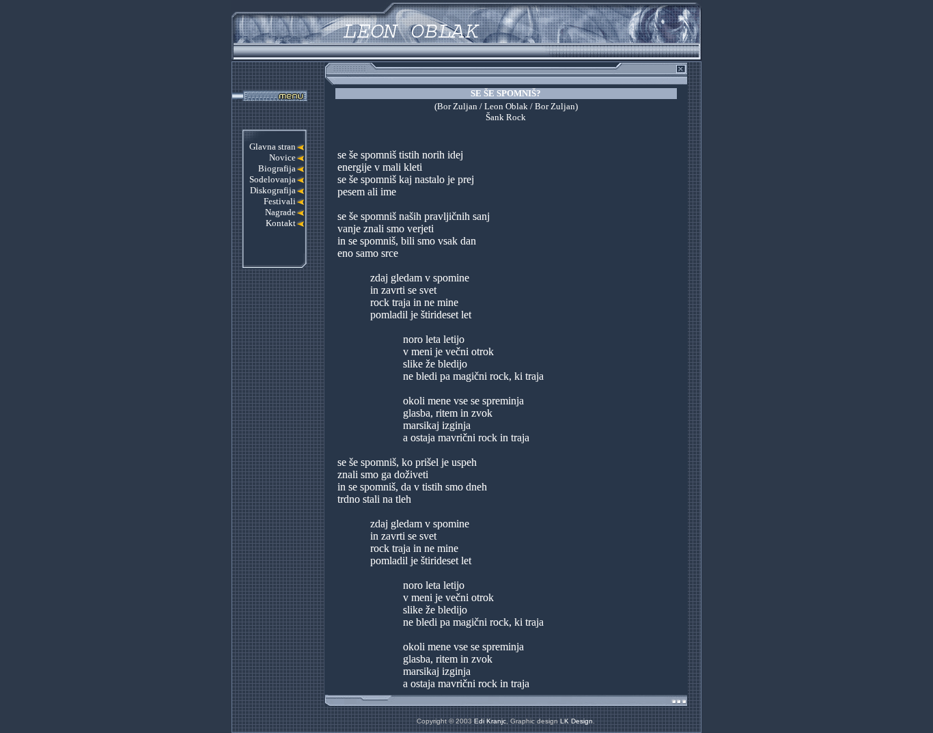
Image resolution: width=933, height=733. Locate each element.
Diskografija (273, 190)
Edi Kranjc (490, 721)
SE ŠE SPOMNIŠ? (506, 93)
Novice (282, 157)
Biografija (277, 168)
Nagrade (280, 212)
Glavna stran (272, 146)
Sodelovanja (272, 179)
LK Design (576, 721)
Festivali (280, 201)
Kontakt (281, 223)
